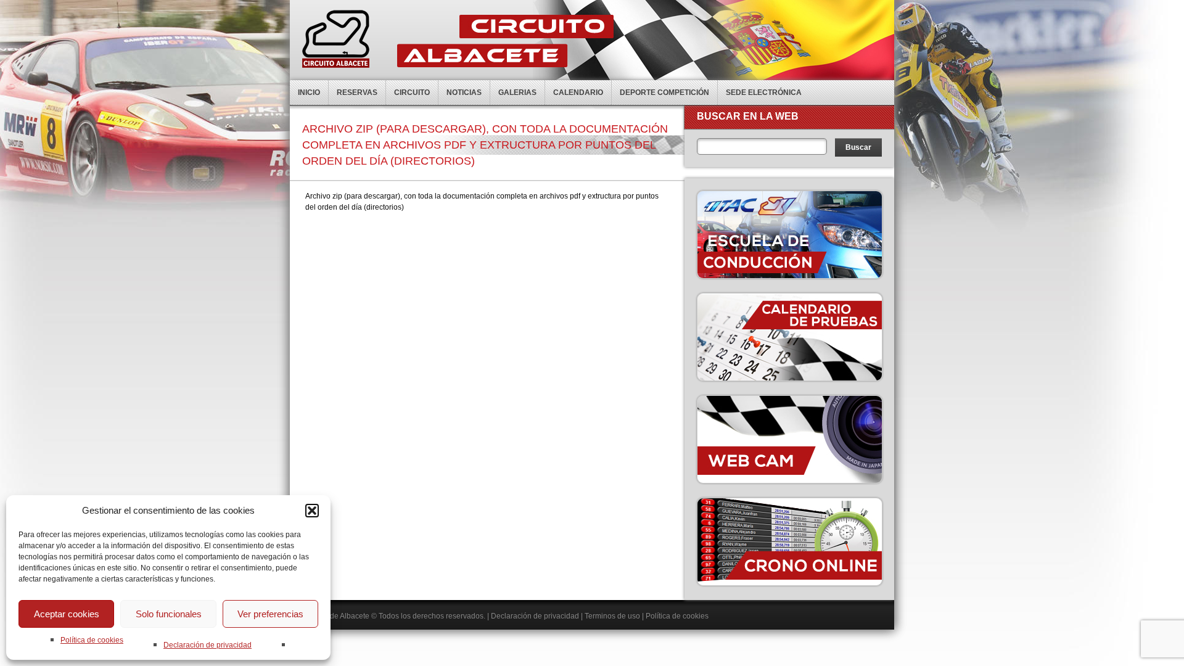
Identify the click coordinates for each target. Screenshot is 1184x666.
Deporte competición (664, 92)
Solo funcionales (169, 614)
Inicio (309, 92)
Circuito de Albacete (335, 616)
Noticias (464, 92)
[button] (312, 510)
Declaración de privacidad (207, 645)
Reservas (357, 92)
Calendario (578, 92)
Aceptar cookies (66, 614)
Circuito (412, 92)
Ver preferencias (270, 614)
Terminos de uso (612, 616)
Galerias (517, 92)
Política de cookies (91, 640)
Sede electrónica (764, 92)
